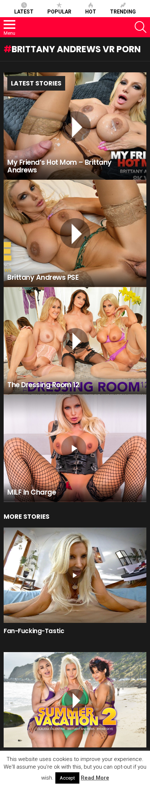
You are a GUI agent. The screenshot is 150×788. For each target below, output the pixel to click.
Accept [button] (67, 778)
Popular (59, 12)
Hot (90, 12)
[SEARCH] (140, 27)
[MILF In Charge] (75, 448)
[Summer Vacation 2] (75, 699)
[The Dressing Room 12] (75, 341)
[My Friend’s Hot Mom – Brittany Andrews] (75, 126)
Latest (23, 12)
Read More (95, 777)
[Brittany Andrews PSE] (75, 233)
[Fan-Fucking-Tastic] (75, 575)
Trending (123, 12)
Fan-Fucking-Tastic (34, 631)
